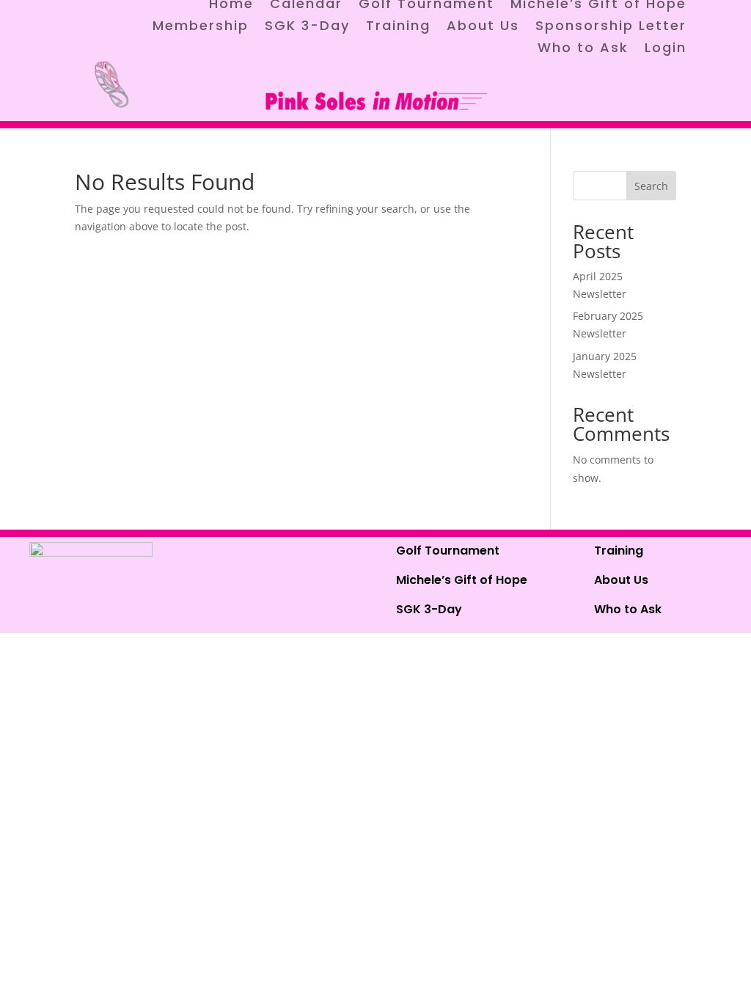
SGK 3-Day (307, 27)
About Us (483, 27)
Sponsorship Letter (610, 27)
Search (651, 186)
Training (398, 27)
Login (665, 49)
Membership (201, 27)
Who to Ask (583, 49)
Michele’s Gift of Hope (461, 579)
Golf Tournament (447, 550)
